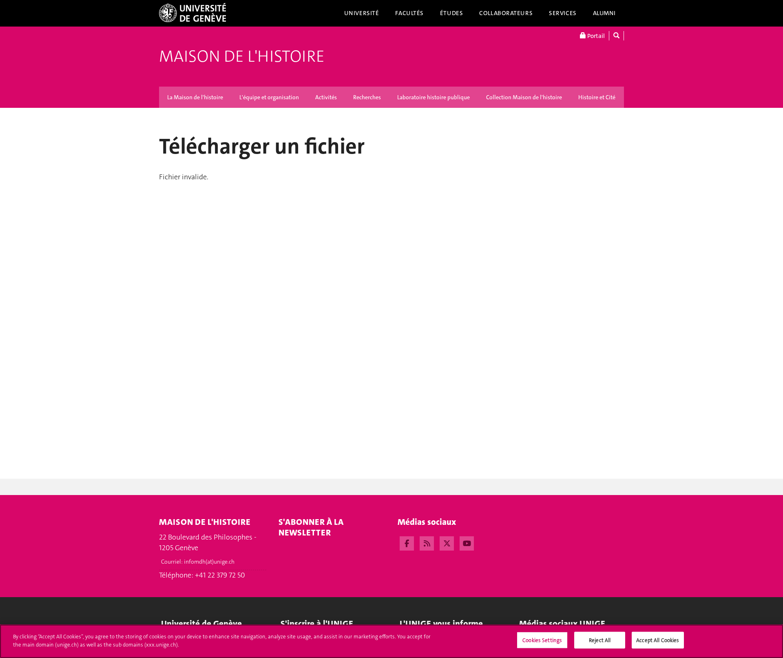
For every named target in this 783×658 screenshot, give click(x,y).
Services (563, 13)
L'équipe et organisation (269, 97)
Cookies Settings (542, 640)
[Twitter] (447, 542)
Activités (326, 97)
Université (361, 13)
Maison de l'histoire (242, 56)
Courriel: (197, 561)
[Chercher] (616, 35)
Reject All (599, 640)
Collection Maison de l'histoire (524, 97)
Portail (595, 36)
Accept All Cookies (657, 640)
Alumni (604, 13)
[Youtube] (467, 542)
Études (451, 13)
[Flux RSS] (427, 542)
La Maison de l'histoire (195, 97)
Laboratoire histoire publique (433, 97)
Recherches (367, 97)
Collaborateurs (506, 13)
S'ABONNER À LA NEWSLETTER (311, 527)
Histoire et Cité (596, 97)
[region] (391, 641)
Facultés (409, 13)
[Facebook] (407, 542)
